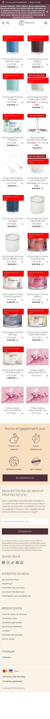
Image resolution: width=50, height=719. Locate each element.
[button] (3, 23)
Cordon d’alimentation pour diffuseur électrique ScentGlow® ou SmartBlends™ (13, 179)
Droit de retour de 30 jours (14, 614)
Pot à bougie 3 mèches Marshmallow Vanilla (37, 333)
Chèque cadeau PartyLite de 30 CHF (37, 409)
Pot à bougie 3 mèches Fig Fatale (12, 333)
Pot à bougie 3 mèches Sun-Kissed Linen (12, 371)
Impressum (7, 584)
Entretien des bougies (12, 635)
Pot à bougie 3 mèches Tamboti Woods (37, 257)
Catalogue (6, 657)
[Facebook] (3, 562)
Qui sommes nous (10, 580)
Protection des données (13, 588)
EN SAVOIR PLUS (25, 478)
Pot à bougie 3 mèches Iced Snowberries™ (12, 295)
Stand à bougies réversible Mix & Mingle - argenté (37, 138)
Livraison (6, 631)
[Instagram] (8, 562)
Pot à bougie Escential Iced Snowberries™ (37, 179)
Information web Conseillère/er (16, 596)
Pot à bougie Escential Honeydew (12, 98)
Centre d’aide (8, 639)
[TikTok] (12, 562)
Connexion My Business (13, 592)
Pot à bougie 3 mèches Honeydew (12, 138)
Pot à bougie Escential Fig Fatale (12, 219)
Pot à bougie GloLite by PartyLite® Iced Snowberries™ (37, 219)
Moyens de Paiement (12, 626)
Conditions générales (12, 622)
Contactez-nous (9, 618)
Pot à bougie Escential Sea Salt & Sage (12, 60)
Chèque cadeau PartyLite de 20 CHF (37, 371)
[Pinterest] (17, 562)
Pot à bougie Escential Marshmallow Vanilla (37, 98)
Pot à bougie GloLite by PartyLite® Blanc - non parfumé (12, 257)
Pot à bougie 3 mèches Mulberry (37, 295)
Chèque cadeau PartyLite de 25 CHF (13, 409)
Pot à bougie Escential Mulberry (37, 60)
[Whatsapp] (21, 562)
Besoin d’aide (35, 2)
